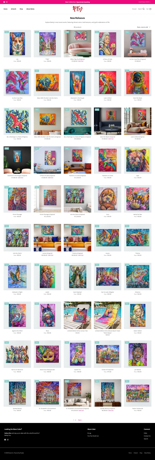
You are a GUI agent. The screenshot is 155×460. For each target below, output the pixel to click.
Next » (80, 420)
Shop (21, 9)
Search (146, 439)
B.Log (89, 433)
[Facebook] (4, 2)
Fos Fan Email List (93, 436)
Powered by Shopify (19, 453)
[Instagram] (6, 2)
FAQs (145, 433)
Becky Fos (10, 453)
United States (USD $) (144, 2)
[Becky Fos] (77, 9)
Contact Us (147, 436)
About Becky (30, 9)
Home (5, 9)
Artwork (13, 9)
